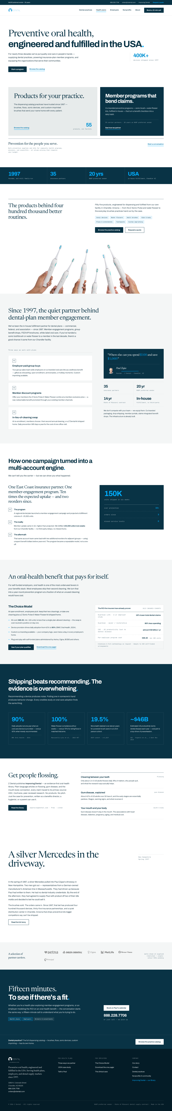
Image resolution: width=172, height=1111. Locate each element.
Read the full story (18, 922)
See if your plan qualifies (21, 647)
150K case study (64, 1067)
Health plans (101, 10)
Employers (114, 10)
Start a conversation (156, 144)
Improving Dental (144, 2)
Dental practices (85, 10)
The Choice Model (102, 1063)
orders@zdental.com (129, 2)
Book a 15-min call (154, 10)
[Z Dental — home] (14, 10)
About (137, 10)
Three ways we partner (66, 1063)
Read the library (17, 808)
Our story (135, 1063)
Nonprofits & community (141, 1076)
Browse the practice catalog (109, 230)
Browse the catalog (37, 69)
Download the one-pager (46, 647)
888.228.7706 (114, 2)
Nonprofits (127, 10)
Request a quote (158, 2)
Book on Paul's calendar (116, 1008)
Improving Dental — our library (144, 1080)
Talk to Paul (62, 1072)
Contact (135, 1067)
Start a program (17, 69)
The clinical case (101, 1072)
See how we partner (113, 128)
